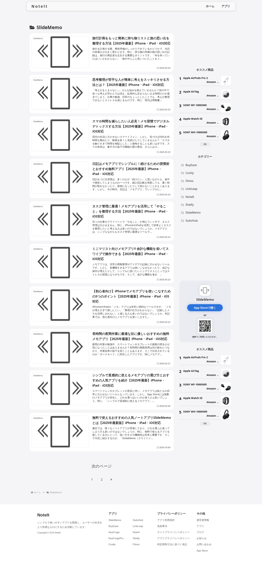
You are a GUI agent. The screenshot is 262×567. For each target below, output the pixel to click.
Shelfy (136, 538)
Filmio (136, 544)
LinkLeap (138, 526)
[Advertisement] (205, 40)
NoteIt (136, 532)
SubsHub (138, 520)
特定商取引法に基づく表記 (172, 544)
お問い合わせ (204, 544)
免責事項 (162, 526)
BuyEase (114, 526)
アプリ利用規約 (166, 520)
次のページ (102, 466)
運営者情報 (203, 520)
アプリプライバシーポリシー (173, 538)
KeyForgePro (116, 538)
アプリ (200, 526)
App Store (202, 550)
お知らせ (202, 538)
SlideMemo (115, 520)
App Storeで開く (205, 308)
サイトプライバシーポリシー (173, 532)
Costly (112, 544)
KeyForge (114, 532)
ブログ (200, 532)
